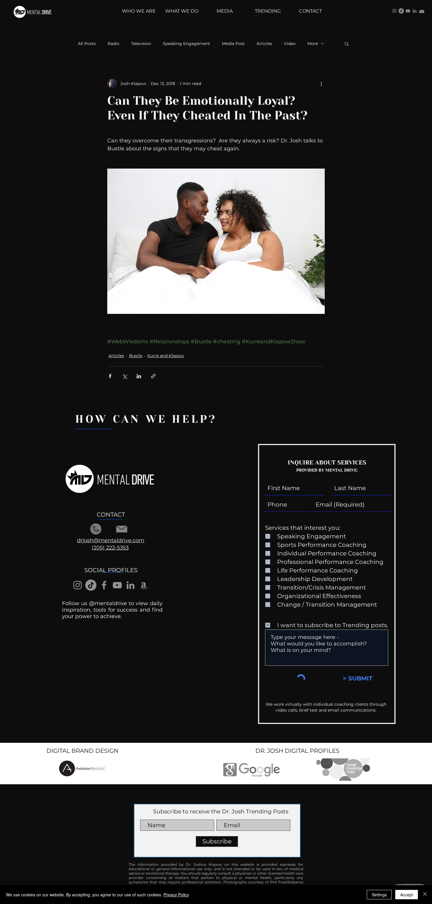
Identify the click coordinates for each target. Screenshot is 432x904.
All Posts (87, 43)
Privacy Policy (176, 895)
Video (290, 43)
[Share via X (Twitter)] (124, 376)
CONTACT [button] (111, 514)
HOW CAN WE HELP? (146, 419)
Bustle (135, 355)
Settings (379, 895)
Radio (113, 43)
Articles (264, 43)
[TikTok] (401, 11)
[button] (346, 43)
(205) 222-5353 (110, 548)
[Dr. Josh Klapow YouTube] (408, 11)
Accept (406, 895)
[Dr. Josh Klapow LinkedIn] (414, 11)
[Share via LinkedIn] (139, 376)
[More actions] (321, 83)
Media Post (233, 43)
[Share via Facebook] (110, 376)
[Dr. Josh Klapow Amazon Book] (143, 585)
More (312, 43)
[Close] (424, 894)
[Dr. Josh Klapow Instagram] (394, 11)
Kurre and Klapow (165, 355)
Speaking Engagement (186, 43)
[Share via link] (153, 376)
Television (141, 43)
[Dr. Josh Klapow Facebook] (104, 585)
